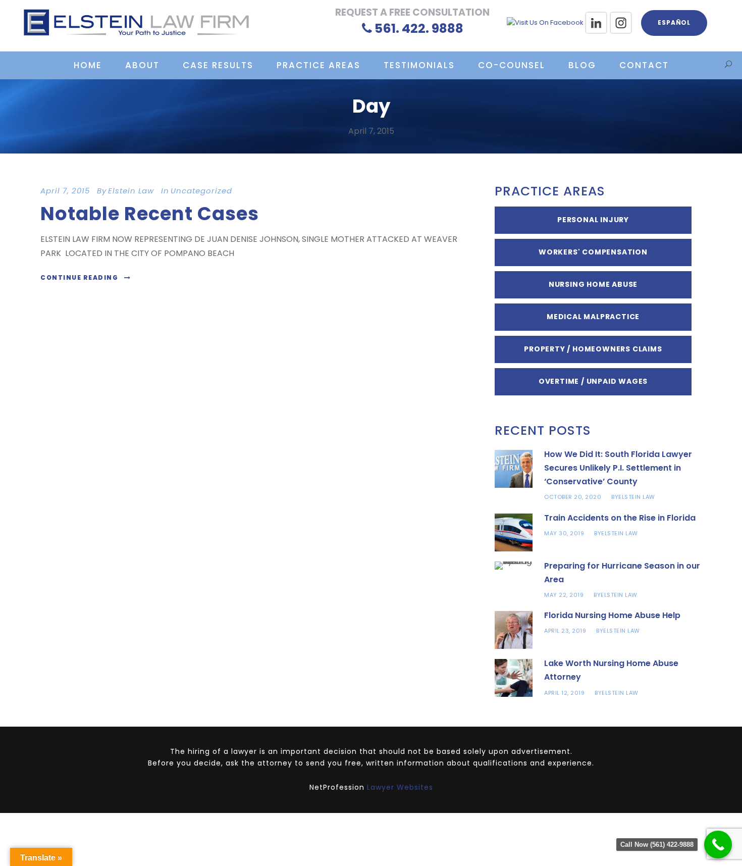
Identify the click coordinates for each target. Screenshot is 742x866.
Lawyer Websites (400, 787)
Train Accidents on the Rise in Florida (620, 518)
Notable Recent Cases (149, 213)
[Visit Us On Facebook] (545, 22)
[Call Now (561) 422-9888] (718, 844)
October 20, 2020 (572, 497)
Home (88, 65)
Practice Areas (318, 65)
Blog (582, 65)
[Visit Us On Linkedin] (596, 22)
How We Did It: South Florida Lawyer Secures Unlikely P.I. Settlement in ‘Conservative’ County (618, 467)
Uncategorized (201, 190)
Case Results (218, 65)
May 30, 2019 (564, 533)
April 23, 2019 (565, 631)
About (142, 65)
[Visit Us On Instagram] (620, 22)
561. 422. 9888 (419, 28)
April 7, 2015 (65, 190)
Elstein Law (131, 190)
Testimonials (419, 65)
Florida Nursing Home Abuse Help (612, 615)
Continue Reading (79, 277)
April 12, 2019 (564, 693)
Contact (644, 65)
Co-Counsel (511, 65)
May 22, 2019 (564, 595)
